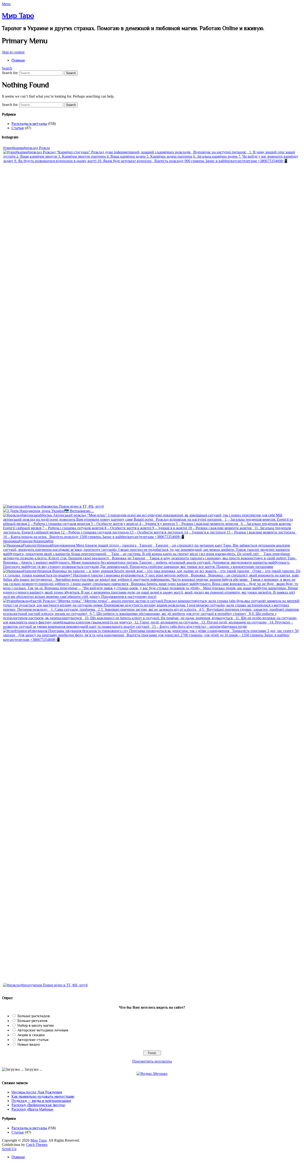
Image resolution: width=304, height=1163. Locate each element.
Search (7, 68)
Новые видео (28, 1044)
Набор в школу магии (35, 1025)
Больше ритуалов (32, 1021)
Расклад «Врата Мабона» (32, 1109)
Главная (18, 60)
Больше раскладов (33, 1016)
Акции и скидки (31, 1035)
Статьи (17, 128)
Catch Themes (37, 1145)
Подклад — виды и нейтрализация (41, 1101)
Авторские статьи (32, 1040)
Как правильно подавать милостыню (42, 1096)
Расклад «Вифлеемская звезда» (38, 1105)
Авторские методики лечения (42, 1030)
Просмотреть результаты (152, 1061)
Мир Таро (18, 15)
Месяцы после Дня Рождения (36, 1092)
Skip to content (13, 52)
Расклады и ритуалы (29, 124)
